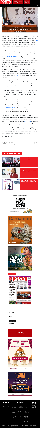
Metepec (26, 407)
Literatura (20, 411)
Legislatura (13, 408)
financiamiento (12, 56)
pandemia (27, 121)
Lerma (26, 410)
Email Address (12, 312)
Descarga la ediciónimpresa (18, 2)
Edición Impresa (6, 405)
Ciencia (20, 418)
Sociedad (14, 410)
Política (14, 403)
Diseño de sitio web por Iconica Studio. (29, 425)
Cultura (20, 410)
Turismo (20, 420)
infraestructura (10, 107)
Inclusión (20, 406)
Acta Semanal (6, 406)
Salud (14, 417)
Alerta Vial (26, 421)
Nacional (4, 143)
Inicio (6, 403)
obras (17, 75)
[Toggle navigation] (39, 5)
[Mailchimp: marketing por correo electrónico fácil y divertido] (11, 324)
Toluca (36, 40)
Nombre (10, 316)
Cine (20, 412)
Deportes (26, 420)
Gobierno (14, 405)
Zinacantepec (26, 408)
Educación (14, 416)
